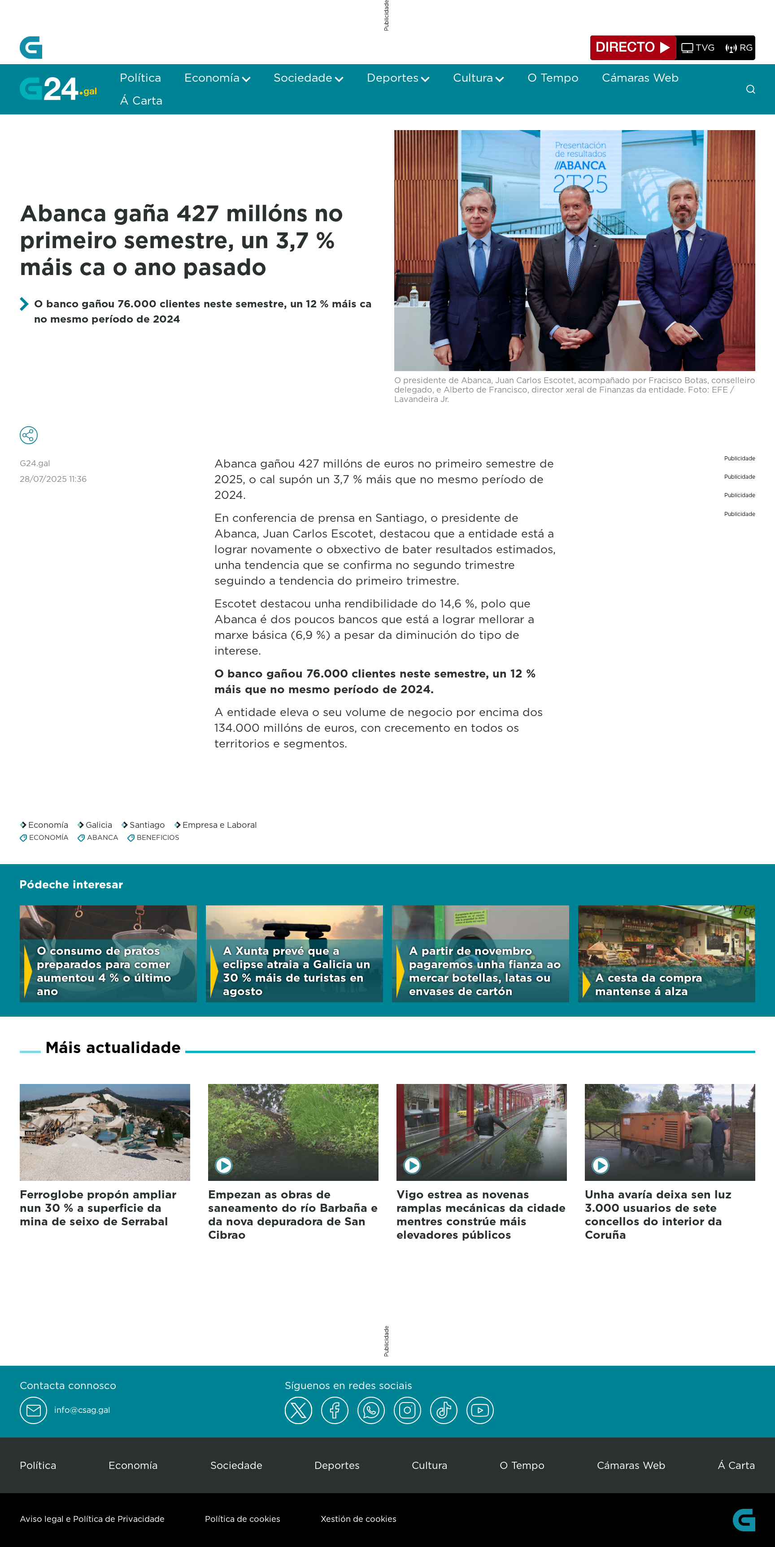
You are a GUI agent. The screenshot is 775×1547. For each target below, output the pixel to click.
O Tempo (522, 1465)
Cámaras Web (631, 1465)
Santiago (147, 824)
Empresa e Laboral (220, 824)
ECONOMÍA (49, 837)
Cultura (430, 1465)
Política (38, 1465)
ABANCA (102, 837)
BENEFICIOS (158, 837)
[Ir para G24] (58, 88)
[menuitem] (140, 77)
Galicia (99, 824)
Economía (48, 824)
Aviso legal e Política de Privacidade (92, 1519)
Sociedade (236, 1465)
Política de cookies (242, 1519)
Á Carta (736, 1465)
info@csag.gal (82, 1410)
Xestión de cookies (358, 1519)
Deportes (337, 1465)
